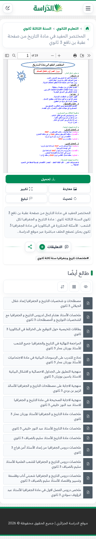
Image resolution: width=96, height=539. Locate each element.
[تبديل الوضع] (8, 8)
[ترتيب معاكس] (62, 287)
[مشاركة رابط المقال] (30, 247)
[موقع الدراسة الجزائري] (48, 8)
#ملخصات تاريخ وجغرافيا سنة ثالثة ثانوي (63, 258)
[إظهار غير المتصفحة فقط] (86, 287)
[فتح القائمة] (88, 8)
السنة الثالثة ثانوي (37, 28)
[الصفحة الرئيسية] (87, 28)
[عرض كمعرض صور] (74, 287)
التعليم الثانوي (67, 28)
